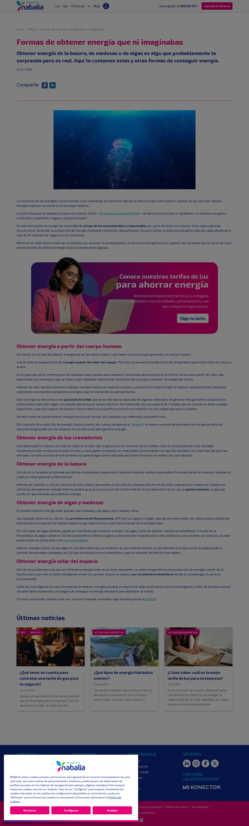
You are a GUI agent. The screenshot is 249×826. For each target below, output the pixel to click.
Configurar (71, 810)
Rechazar (29, 810)
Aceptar (112, 810)
